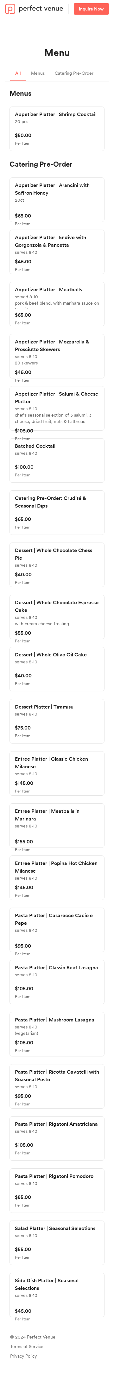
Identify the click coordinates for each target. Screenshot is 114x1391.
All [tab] (18, 73)
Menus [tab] (38, 73)
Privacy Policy (23, 1356)
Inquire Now (91, 8)
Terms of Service (26, 1346)
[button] (57, 129)
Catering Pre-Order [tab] (74, 73)
